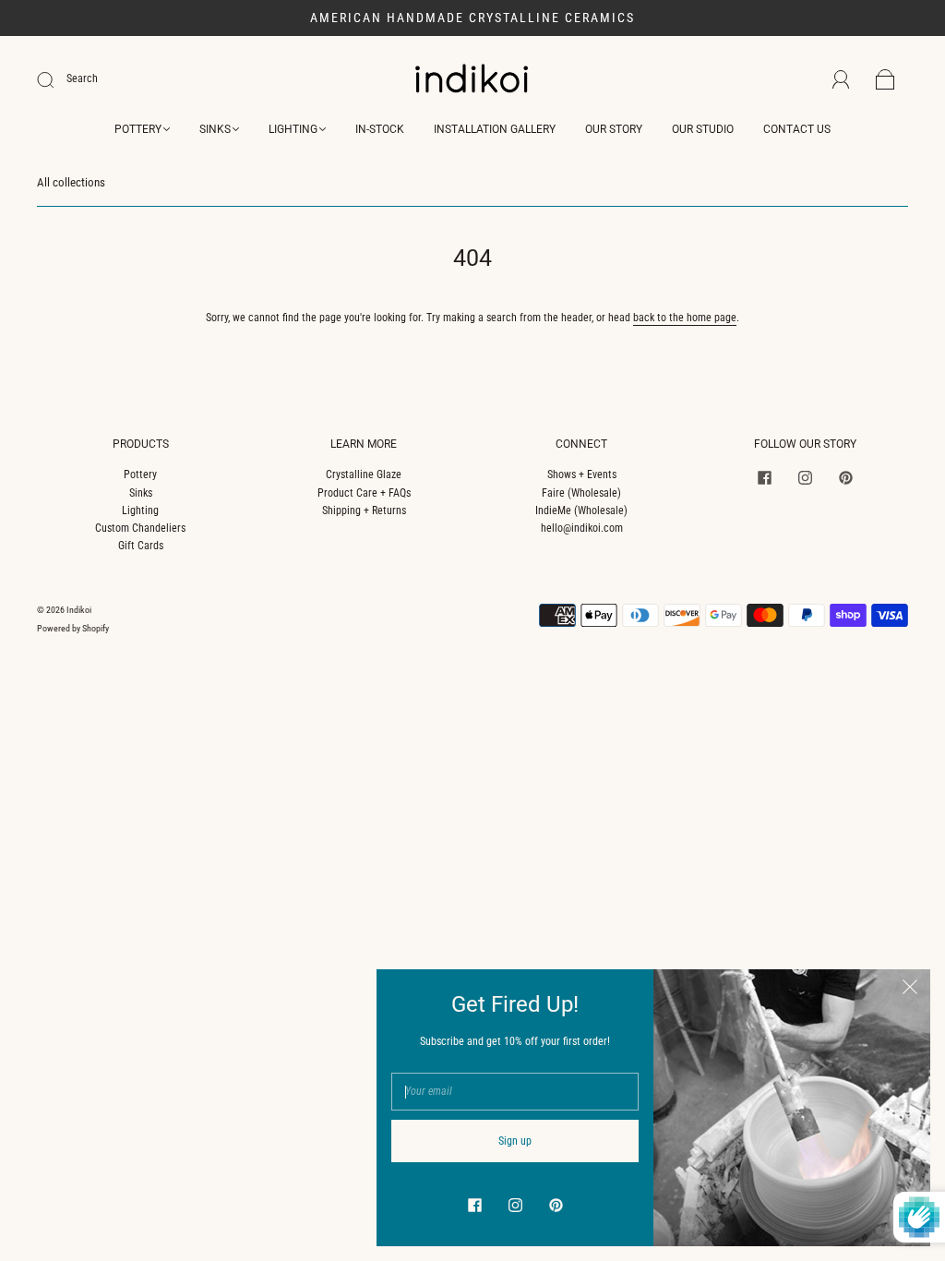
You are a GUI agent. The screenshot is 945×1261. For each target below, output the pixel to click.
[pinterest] (845, 477)
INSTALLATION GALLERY (495, 129)
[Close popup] (910, 989)
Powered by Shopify (73, 628)
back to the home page (684, 317)
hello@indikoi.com (582, 528)
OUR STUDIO (703, 129)
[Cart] (885, 80)
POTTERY (137, 129)
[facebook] (764, 477)
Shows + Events (581, 474)
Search (82, 78)
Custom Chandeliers (140, 528)
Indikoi (78, 610)
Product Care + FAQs (364, 492)
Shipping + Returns (364, 510)
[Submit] (57, 79)
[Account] (841, 79)
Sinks (140, 492)
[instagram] (804, 477)
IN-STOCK (379, 129)
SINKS (215, 129)
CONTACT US (797, 129)
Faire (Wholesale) (581, 492)
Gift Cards (140, 545)
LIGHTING (293, 129)
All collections (71, 182)
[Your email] (515, 1092)
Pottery (140, 474)
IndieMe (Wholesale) (581, 510)
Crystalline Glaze (363, 474)
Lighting (140, 510)
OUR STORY (613, 129)
